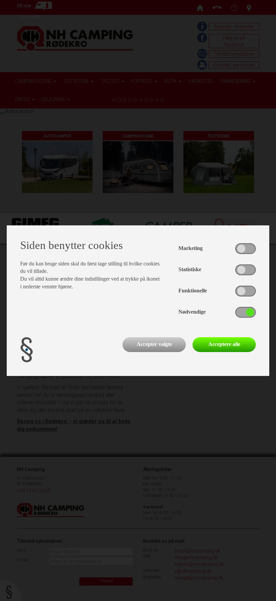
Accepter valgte (154, 344)
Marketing (190, 248)
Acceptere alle (224, 344)
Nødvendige (192, 312)
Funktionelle (192, 290)
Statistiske (189, 269)
